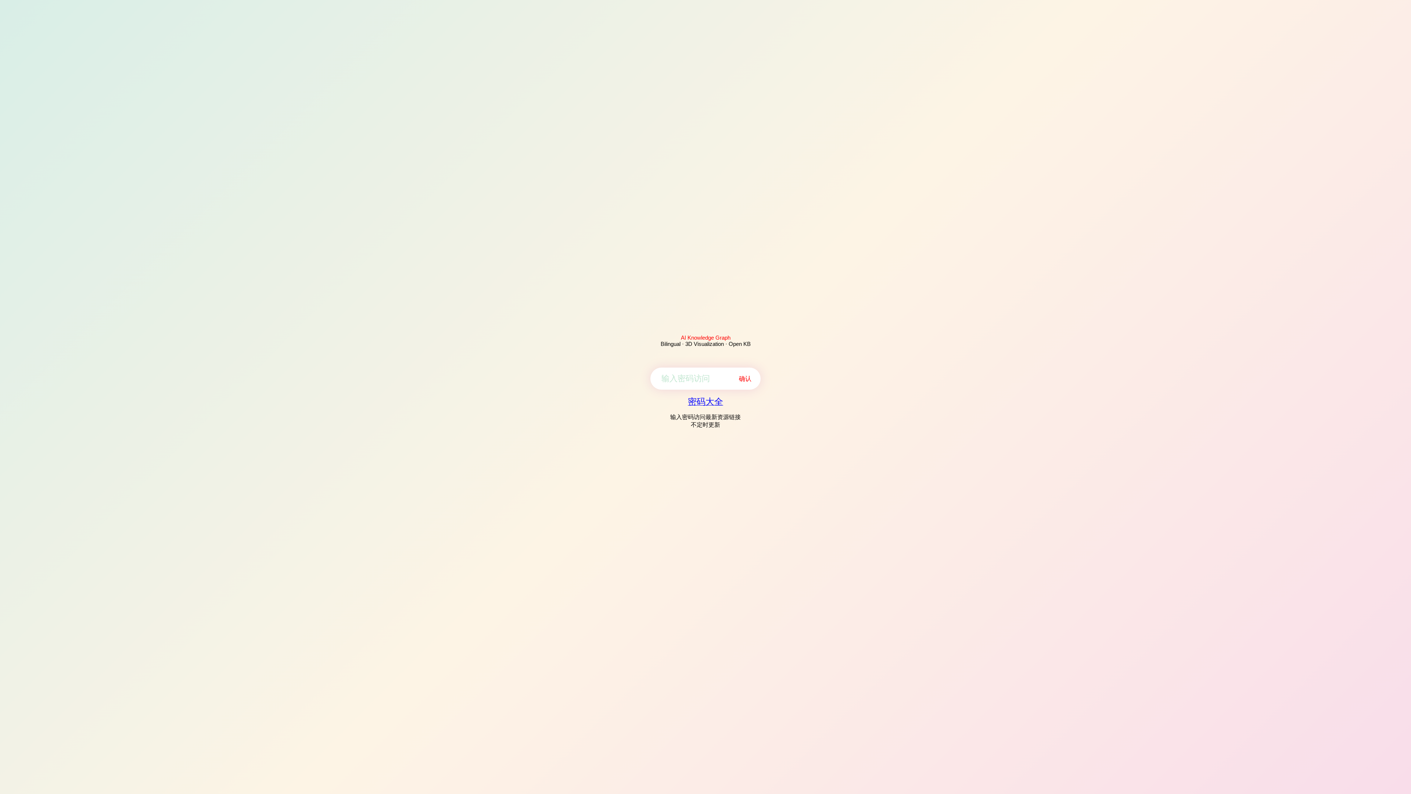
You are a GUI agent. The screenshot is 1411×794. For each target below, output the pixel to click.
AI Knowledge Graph (705, 338)
